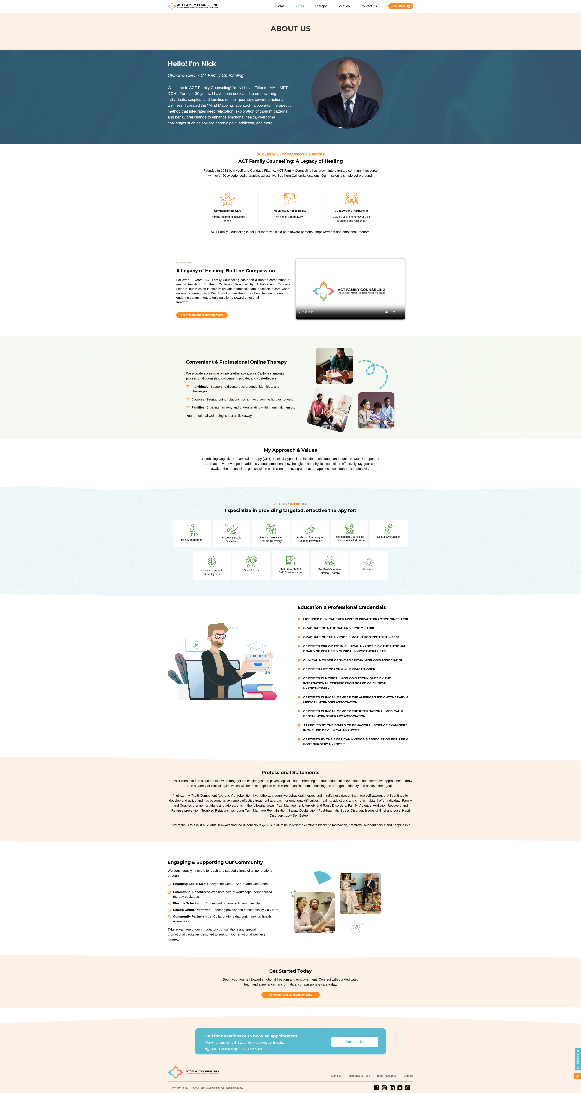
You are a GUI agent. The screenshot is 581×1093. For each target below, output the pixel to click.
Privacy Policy (180, 1088)
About (299, 6)
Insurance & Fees (359, 1075)
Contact (408, 1075)
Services (336, 1075)
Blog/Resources (386, 1075)
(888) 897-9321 (250, 1049)
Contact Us (369, 6)
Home (280, 6)
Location (343, 6)
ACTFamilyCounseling (207, 1087)
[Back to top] (577, 1076)
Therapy (321, 6)
